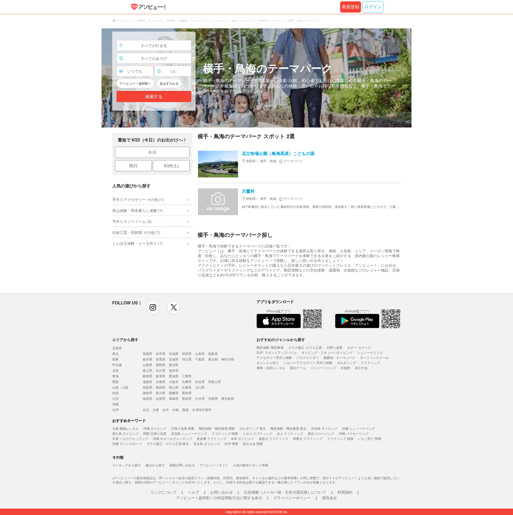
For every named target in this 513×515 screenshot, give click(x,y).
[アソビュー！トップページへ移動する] (147, 7)
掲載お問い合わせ (182, 465)
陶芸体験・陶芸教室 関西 (217, 428)
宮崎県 (213, 398)
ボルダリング (346, 362)
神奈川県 (227, 359)
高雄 (185, 409)
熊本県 (187, 398)
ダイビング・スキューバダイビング (327, 352)
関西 (115, 381)
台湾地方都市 (201, 409)
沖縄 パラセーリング (353, 433)
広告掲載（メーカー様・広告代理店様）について (285, 492)
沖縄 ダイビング (154, 428)
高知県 (187, 392)
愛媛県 (173, 392)
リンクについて (163, 492)
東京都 (213, 359)
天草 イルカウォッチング (130, 438)
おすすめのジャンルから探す (280, 339)
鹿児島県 (227, 398)
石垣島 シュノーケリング (189, 433)
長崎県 (173, 398)
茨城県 (173, 359)
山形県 (200, 353)
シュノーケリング (370, 352)
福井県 (173, 370)
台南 (175, 409)
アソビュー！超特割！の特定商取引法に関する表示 (219, 497)
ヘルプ (193, 492)
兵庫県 (187, 381)
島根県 (160, 387)
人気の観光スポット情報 (250, 465)
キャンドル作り (267, 362)
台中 (165, 409)
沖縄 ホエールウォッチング (172, 438)
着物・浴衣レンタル (270, 367)
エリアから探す (125, 339)
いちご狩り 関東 (369, 438)
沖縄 (115, 404)
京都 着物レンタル (125, 428)
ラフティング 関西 (340, 438)
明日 (133, 165)
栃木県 (147, 359)
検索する (153, 96)
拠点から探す (155, 465)
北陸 (115, 370)
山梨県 (147, 364)
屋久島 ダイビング (125, 433)
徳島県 (147, 392)
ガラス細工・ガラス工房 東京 (167, 443)
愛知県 (173, 376)
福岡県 (147, 398)
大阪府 (173, 381)
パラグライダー (307, 357)
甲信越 (117, 364)
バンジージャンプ (323, 367)
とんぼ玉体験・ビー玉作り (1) (137, 243)
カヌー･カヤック (359, 347)
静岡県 (147, 376)
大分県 (200, 398)
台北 (146, 409)
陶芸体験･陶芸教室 (270, 347)
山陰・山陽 (120, 387)
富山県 (147, 370)
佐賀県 (160, 398)
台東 (156, 409)
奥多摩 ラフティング (211, 438)
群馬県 (160, 359)
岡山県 (173, 387)
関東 (115, 359)
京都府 (160, 381)
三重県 (187, 376)
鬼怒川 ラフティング (273, 438)
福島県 (213, 353)
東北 (115, 353)
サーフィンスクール (374, 357)
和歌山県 (214, 381)
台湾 (115, 409)
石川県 (160, 370)
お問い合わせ (221, 492)
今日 (152, 152)
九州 (115, 398)
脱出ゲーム (298, 367)
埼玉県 (187, 359)
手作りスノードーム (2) (132, 221)
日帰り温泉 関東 (182, 428)
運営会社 (329, 497)
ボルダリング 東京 (252, 428)
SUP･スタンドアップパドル (276, 352)
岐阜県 (160, 376)
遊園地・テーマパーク (339, 357)
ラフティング (370, 362)
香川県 (160, 392)
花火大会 (361, 367)
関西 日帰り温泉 (154, 433)
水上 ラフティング (290, 433)
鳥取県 (147, 387)
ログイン (373, 7)
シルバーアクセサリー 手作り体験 (307, 362)
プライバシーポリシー (292, 497)
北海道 (117, 348)
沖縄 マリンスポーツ (127, 443)
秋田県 (187, 353)
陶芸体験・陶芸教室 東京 (288, 428)
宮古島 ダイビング (206, 443)
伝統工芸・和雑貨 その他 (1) (136, 232)
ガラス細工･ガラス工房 (305, 347)
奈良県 (200, 381)
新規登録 (350, 7)
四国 (115, 392)
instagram (153, 307)
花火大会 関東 (253, 443)
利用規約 (344, 492)
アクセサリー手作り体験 (274, 357)
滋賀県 (147, 381)
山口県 (200, 387)
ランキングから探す (126, 465)
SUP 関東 (231, 443)
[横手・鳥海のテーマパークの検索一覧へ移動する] (256, 77)
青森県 (147, 353)
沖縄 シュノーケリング (358, 428)
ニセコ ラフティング (257, 433)
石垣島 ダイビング (324, 428)
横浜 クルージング (321, 433)
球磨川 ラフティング (307, 438)
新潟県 (173, 364)
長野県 (160, 364)
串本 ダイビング (242, 438)
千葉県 (200, 359)
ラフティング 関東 (225, 433)
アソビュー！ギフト (214, 465)
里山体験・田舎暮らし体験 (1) (137, 210)
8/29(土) (171, 165)
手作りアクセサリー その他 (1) (138, 199)
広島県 (187, 387)
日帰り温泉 (335, 347)
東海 (115, 376)
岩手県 (160, 353)
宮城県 (173, 353)
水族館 (345, 367)
